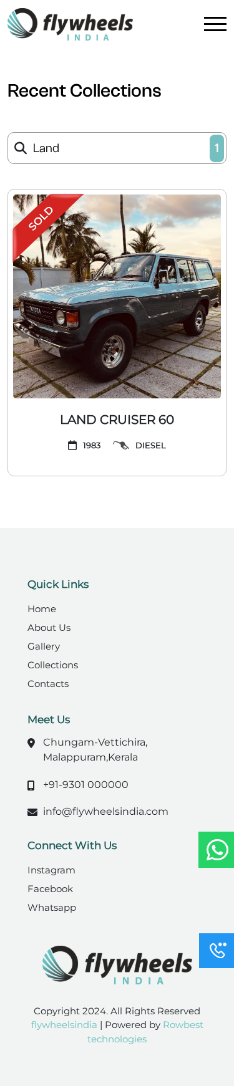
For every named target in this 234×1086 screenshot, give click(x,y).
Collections (52, 665)
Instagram (51, 870)
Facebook (50, 889)
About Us (49, 627)
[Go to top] (215, 910)
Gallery (43, 646)
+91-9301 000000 (86, 784)
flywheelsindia (65, 1025)
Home (41, 609)
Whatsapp (51, 907)
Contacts (48, 684)
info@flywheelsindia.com (105, 811)
